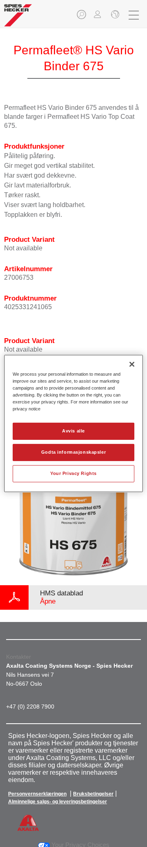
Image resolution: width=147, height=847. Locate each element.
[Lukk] (132, 364)
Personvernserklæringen (37, 794)
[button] (82, 17)
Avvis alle (73, 430)
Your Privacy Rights (73, 473)
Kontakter (18, 656)
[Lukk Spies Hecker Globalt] (114, 15)
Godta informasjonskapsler (73, 452)
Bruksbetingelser (93, 794)
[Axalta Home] (18, 18)
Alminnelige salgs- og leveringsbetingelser (57, 802)
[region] (73, 423)
